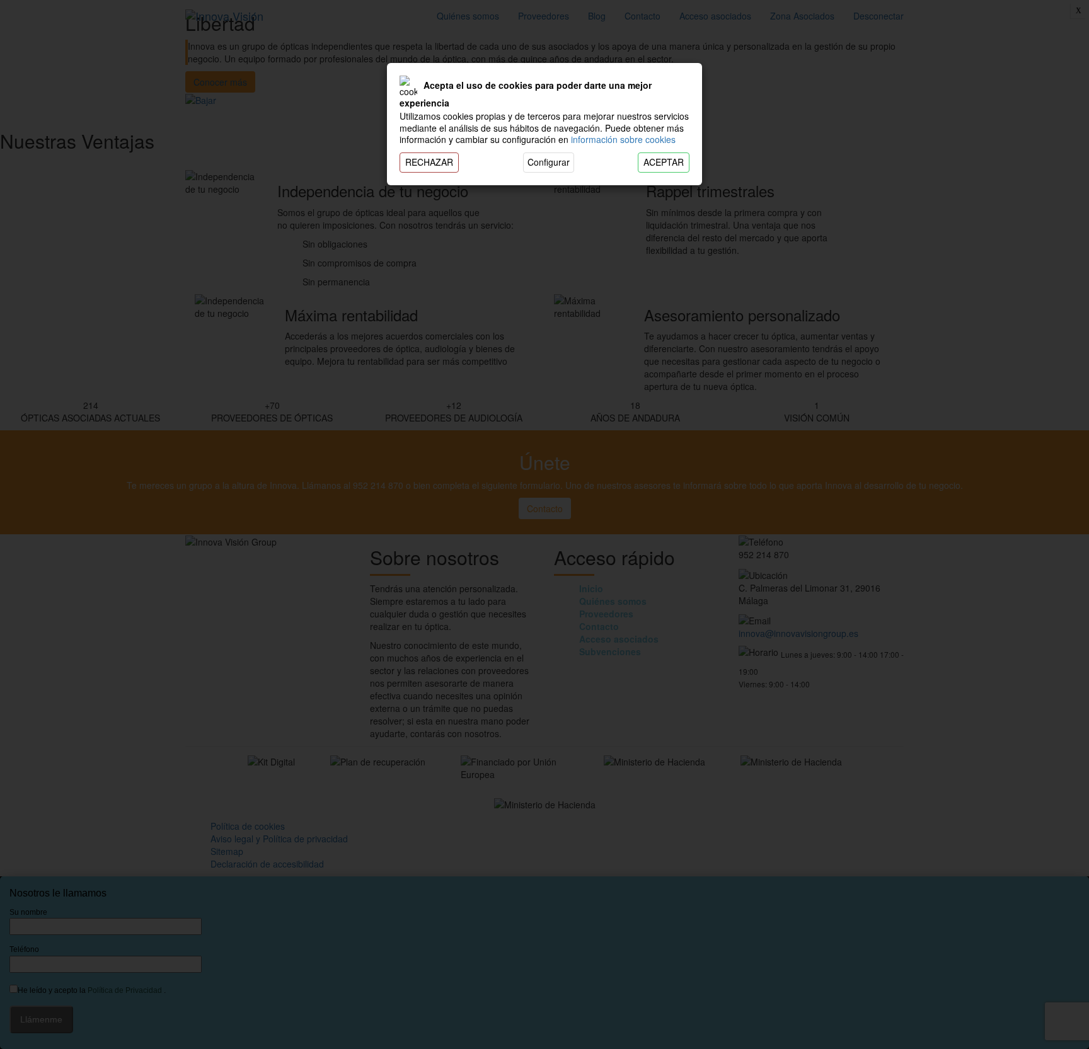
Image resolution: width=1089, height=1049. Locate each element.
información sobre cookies (623, 139)
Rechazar (429, 162)
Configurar (548, 162)
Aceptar (663, 162)
